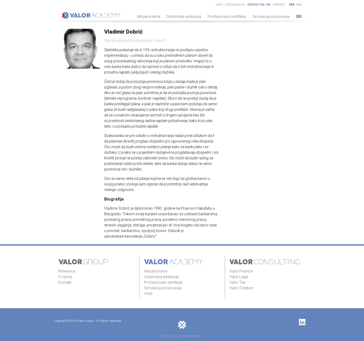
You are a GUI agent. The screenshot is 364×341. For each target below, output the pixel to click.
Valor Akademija (173, 261)
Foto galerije (235, 4)
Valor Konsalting (265, 261)
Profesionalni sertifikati (227, 16)
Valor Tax (237, 282)
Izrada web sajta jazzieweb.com (182, 336)
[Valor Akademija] (91, 17)
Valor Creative (241, 288)
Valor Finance (241, 271)
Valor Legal (238, 277)
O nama (65, 277)
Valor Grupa (83, 261)
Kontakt (279, 4)
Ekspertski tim (259, 4)
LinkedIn (302, 322)
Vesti (219, 4)
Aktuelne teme (148, 16)
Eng (299, 4)
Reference (66, 271)
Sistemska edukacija (184, 16)
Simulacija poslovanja (271, 16)
